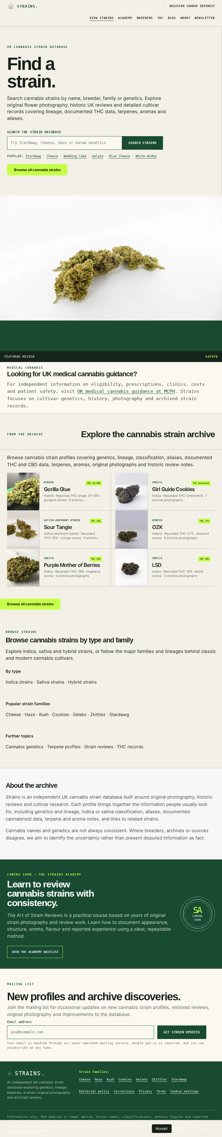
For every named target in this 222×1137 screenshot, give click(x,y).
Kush (43, 714)
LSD (156, 565)
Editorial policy (94, 1091)
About (185, 18)
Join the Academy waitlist (35, 952)
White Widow (146, 156)
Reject (183, 1128)
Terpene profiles (63, 746)
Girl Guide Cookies (173, 489)
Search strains (142, 143)
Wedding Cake (75, 156)
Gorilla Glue (57, 489)
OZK (157, 527)
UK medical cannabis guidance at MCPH (126, 391)
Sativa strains (50, 682)
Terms (161, 1091)
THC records (130, 746)
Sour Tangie (58, 527)
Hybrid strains (82, 682)
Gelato (97, 156)
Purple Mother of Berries (72, 565)
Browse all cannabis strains (37, 170)
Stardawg (33, 156)
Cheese (52, 156)
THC (160, 18)
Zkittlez (98, 714)
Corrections (124, 1091)
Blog (172, 18)
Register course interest (192, 6)
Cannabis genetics (24, 746)
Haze (30, 714)
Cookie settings (184, 1091)
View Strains (102, 18)
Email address (19, 1022)
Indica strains (19, 682)
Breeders (145, 18)
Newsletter (205, 18)
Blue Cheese (119, 156)
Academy (125, 18)
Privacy (145, 1091)
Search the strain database (34, 132)
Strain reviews (98, 746)
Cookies (60, 714)
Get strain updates (182, 1032)
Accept (162, 1128)
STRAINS (30, 1073)
